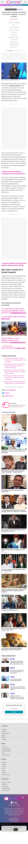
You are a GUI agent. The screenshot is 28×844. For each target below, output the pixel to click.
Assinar (14, 712)
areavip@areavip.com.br (14, 819)
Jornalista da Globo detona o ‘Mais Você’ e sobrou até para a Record (17, 688)
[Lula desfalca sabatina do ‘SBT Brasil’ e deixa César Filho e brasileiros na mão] (5, 660)
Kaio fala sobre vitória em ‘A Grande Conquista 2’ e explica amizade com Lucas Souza (14, 377)
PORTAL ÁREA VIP (5, 778)
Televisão (19, 9)
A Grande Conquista (8, 6)
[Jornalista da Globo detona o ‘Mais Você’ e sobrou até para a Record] (5, 686)
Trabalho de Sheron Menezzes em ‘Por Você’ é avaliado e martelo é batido (17, 697)
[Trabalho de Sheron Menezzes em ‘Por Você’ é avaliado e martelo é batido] (5, 695)
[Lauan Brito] (6, 50)
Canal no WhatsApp (9, 390)
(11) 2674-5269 (14, 821)
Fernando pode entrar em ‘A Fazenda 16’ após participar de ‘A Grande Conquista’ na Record (15, 365)
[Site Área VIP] (14, 2)
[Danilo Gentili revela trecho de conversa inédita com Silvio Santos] (5, 669)
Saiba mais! (20, 406)
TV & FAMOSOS (4, 726)
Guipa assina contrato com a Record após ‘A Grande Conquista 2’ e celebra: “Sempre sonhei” (15, 371)
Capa (2, 6)
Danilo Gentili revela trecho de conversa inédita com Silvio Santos (17, 672)
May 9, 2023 (5, 319)
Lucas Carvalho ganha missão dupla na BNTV (16, 680)
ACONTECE (3, 759)
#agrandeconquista (18, 342)
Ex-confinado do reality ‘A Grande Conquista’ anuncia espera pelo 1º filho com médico (15, 360)
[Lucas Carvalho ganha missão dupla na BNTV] (5, 678)
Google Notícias (8, 396)
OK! (16, 829)
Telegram (7, 393)
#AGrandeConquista (18, 313)
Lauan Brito (11, 50)
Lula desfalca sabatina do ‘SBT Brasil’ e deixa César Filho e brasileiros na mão (16, 663)
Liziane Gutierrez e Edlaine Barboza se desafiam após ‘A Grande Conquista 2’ (15, 382)
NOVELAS (3, 743)
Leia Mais (11, 829)
